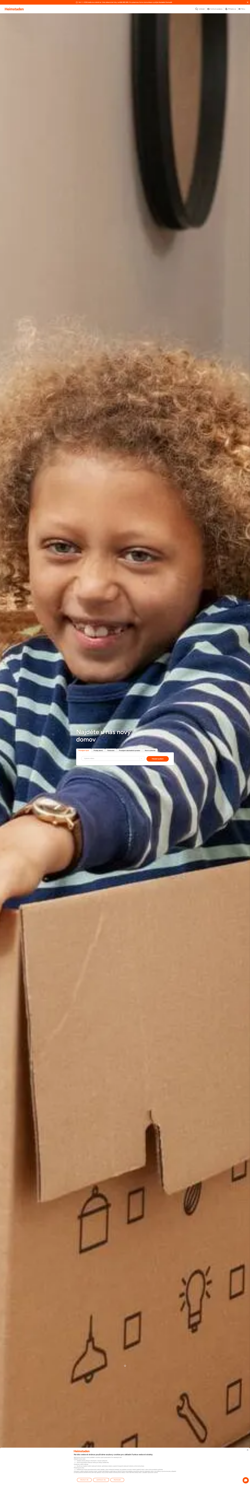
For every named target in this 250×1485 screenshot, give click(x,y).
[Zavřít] (247, 1450)
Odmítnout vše (101, 1480)
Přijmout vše (84, 1480)
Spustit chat (237, 1473)
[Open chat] (246, 1480)
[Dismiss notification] (247, 1466)
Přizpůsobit (117, 1480)
